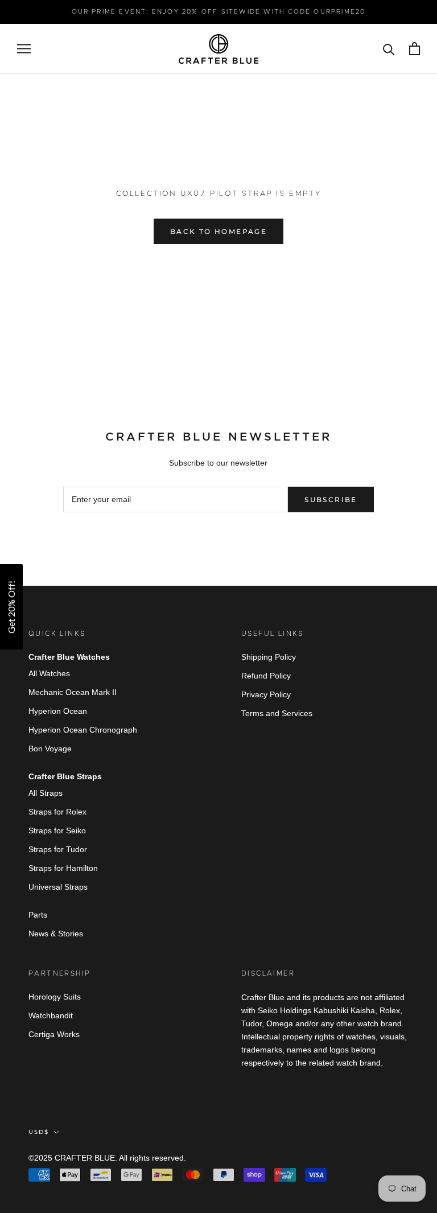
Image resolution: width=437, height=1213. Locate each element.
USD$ (38, 1132)
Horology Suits (54, 996)
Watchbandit (50, 1015)
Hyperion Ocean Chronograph (82, 729)
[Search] (389, 49)
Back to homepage (218, 231)
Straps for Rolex (57, 811)
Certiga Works (54, 1034)
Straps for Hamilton (63, 868)
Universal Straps (58, 886)
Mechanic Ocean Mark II (72, 692)
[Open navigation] (24, 49)
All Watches (49, 673)
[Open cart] (414, 48)
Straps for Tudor (57, 849)
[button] (11, 606)
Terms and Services (276, 713)
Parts (37, 914)
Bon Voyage (50, 748)
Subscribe (330, 499)
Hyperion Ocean (57, 711)
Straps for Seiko (57, 830)
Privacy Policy (266, 694)
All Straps (45, 792)
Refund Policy (266, 675)
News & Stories (55, 933)
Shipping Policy (268, 656)
